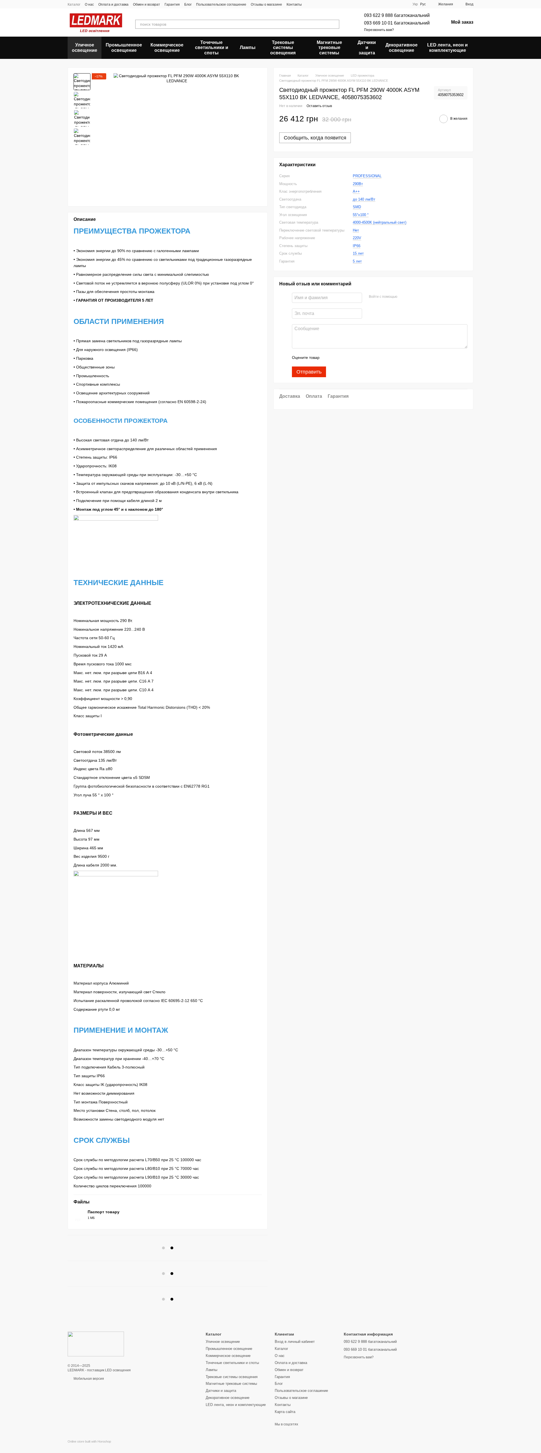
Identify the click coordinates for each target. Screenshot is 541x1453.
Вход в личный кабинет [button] (295, 1341)
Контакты (294, 4)
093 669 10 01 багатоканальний (397, 23)
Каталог (74, 4)
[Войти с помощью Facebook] (403, 297)
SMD (357, 207)
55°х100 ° (361, 215)
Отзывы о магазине (266, 4)
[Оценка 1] (328, 357)
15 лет (358, 253)
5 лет (357, 261)
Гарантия (172, 4)
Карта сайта (285, 1412)
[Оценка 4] (355, 357)
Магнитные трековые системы (329, 47)
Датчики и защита (367, 47)
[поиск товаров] (334, 24)
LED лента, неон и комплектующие (447, 47)
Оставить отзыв (319, 106)
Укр (415, 4)
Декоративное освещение (401, 47)
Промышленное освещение (124, 47)
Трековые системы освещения (283, 47)
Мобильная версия (88, 1379)
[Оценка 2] (337, 357)
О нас (89, 4)
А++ (356, 191)
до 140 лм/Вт (364, 199)
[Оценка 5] (364, 357)
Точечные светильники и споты (211, 47)
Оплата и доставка (113, 4)
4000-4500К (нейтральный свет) (379, 222)
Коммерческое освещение (166, 47)
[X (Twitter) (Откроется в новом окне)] (316, 4)
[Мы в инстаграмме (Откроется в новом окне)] (323, 4)
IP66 (356, 246)
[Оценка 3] (346, 357)
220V (357, 238)
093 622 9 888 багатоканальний (397, 15)
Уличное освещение (84, 47)
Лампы (248, 47)
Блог (188, 4)
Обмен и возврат (146, 4)
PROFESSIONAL (367, 176)
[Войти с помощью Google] (412, 297)
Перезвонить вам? (379, 30)
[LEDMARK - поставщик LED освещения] (96, 1344)
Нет (356, 230)
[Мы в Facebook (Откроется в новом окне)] (309, 4)
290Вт (358, 184)
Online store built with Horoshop (89, 1441)
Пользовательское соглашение (221, 4)
